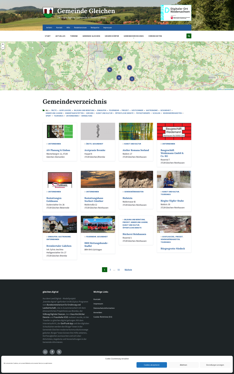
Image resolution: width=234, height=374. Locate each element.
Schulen (156, 113)
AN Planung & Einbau (58, 150)
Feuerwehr (114, 110)
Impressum (98, 303)
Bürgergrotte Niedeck (173, 248)
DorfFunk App (67, 323)
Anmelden (97, 312)
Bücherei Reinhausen (134, 234)
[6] (128, 66)
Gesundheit (165, 110)
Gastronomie (152, 110)
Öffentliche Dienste (124, 113)
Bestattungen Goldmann (53, 199)
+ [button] (3, 44)
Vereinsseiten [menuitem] (155, 36)
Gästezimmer (137, 110)
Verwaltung (86, 116)
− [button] (3, 47)
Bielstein (127, 198)
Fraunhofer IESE (61, 317)
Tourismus (58, 116)
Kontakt (97, 299)
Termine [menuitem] (74, 36)
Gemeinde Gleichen (86, 11)
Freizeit (125, 110)
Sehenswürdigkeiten (172, 113)
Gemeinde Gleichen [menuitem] (91, 36)
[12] (117, 76)
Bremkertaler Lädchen (58, 245)
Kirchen (89, 113)
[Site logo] (48, 17)
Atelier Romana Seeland (136, 150)
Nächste (128, 269)
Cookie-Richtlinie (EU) (102, 317)
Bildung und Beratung (84, 110)
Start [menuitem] (48, 36)
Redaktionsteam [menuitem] (80, 27)
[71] (108, 68)
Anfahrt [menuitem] (49, 27)
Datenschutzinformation (104, 308)
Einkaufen (101, 110)
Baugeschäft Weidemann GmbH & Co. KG (172, 153)
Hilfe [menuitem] (68, 27)
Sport (48, 116)
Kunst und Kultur (104, 113)
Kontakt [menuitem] (59, 27)
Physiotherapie (143, 113)
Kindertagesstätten (74, 113)
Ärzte (54, 110)
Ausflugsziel (65, 110)
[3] (130, 77)
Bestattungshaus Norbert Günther (93, 199)
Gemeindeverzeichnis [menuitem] (134, 36)
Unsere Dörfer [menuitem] (112, 36)
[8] (118, 56)
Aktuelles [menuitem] (60, 36)
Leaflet (220, 89)
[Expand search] (188, 35)
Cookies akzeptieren (152, 365)
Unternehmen (72, 116)
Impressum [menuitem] (107, 27)
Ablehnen (183, 365)
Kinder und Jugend (54, 113)
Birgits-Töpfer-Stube (172, 200)
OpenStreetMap (228, 89)
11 (119, 269)
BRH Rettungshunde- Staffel (96, 244)
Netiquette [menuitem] (95, 27)
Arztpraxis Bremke (94, 150)
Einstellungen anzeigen (215, 365)
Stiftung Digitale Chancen (54, 314)
